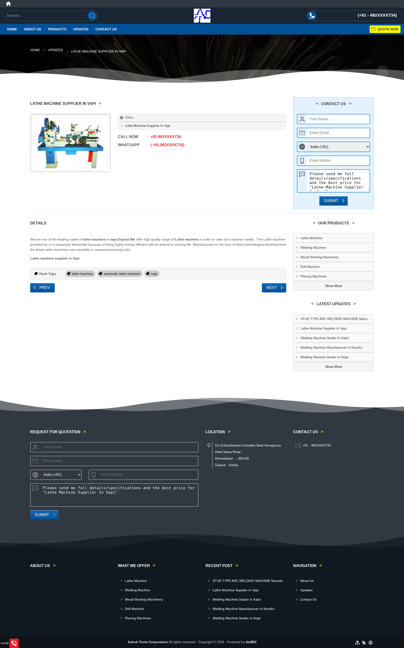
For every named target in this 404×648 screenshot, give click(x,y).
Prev (45, 288)
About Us (32, 29)
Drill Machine (310, 267)
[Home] (8, 3)
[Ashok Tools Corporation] (202, 16)
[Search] (92, 15)
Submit (331, 201)
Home (12, 29)
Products (57, 29)
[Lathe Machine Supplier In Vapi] (70, 142)
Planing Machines (313, 276)
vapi (154, 274)
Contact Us (106, 29)
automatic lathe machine (122, 274)
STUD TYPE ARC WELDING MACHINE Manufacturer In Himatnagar (337, 319)
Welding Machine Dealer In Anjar (324, 357)
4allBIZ (251, 642)
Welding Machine (313, 247)
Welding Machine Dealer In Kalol (324, 338)
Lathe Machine (311, 238)
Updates (80, 29)
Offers (129, 117)
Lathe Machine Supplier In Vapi (323, 328)
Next (272, 288)
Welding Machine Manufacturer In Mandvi (331, 347)
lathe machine (82, 274)
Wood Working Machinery (319, 257)
